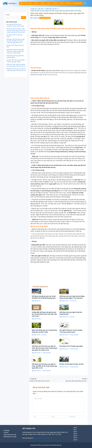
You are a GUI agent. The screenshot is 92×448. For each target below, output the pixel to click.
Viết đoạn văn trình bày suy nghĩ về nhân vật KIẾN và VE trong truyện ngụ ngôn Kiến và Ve (16, 40)
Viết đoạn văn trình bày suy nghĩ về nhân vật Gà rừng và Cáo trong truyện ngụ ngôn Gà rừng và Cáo (16, 30)
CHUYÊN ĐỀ (77, 3)
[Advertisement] (58, 56)
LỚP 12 (68, 3)
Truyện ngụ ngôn (45, 18)
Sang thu (72, 316)
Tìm (23, 17)
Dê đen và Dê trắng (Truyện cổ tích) (15, 46)
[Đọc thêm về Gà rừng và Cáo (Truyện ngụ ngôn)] (64, 341)
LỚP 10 (55, 3)
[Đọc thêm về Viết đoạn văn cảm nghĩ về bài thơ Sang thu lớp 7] (64, 307)
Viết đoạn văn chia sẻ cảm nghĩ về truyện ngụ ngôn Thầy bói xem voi (16, 69)
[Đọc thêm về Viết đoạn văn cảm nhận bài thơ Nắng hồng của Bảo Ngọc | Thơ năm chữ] (64, 291)
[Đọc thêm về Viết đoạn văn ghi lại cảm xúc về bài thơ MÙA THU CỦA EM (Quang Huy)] (36, 291)
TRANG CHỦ (23, 3)
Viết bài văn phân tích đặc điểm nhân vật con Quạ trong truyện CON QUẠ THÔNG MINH (15, 51)
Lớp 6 (30, 3)
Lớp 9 (48, 3)
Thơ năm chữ (73, 300)
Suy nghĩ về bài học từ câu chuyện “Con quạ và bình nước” (15, 25)
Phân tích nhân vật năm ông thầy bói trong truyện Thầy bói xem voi (16, 65)
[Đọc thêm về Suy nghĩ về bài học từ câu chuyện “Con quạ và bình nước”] (64, 325)
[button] (32, 3)
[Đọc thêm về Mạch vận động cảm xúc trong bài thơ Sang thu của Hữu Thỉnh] (36, 325)
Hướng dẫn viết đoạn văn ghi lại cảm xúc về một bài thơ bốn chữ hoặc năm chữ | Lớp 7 (44, 314)
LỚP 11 (62, 3)
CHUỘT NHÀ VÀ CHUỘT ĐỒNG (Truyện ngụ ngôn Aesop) (16, 60)
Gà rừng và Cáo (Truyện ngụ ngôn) (14, 35)
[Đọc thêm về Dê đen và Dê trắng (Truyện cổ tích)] (64, 359)
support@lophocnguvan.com (43, 438)
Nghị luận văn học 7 (36, 300)
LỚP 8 (42, 3)
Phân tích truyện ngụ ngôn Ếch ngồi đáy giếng (15, 56)
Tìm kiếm (7, 14)
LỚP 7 (36, 3)
